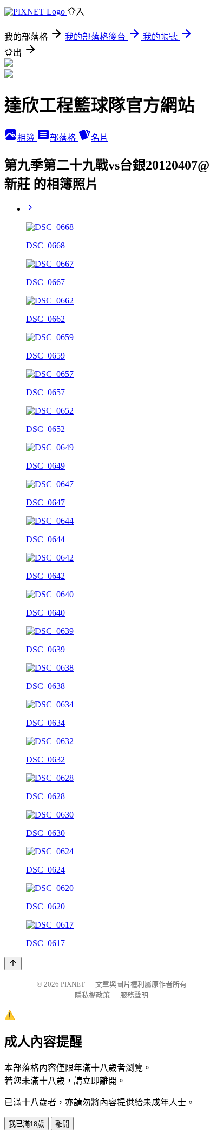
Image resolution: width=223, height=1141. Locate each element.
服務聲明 (134, 995)
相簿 (27, 138)
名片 (99, 138)
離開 (62, 1124)
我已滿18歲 (26, 1124)
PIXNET (73, 984)
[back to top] (13, 963)
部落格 (64, 138)
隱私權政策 (92, 995)
